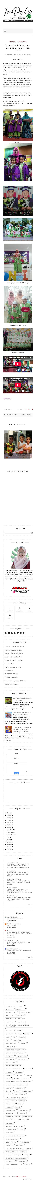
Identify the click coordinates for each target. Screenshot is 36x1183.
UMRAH (27, 1155)
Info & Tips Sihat (22, 1059)
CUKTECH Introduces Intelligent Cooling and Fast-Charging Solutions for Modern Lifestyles (18, 882)
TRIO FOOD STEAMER (11, 674)
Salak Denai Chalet (11, 1129)
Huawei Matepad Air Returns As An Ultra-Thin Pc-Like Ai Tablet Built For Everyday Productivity (19, 899)
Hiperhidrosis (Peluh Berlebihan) (15, 1053)
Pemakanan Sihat (10, 1110)
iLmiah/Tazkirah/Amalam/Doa (14, 1164)
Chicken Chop (21, 1022)
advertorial (22, 1161)
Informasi (8, 1072)
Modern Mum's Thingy (14, 879)
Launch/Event (20, 1088)
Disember (9, 830)
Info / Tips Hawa (10, 1062)
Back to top (27, 1179)
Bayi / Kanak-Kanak (11, 1012)
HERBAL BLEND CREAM (11, 1043)
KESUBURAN (16, 1078)
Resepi (7, 1120)
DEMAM (19, 1030)
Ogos (8, 837)
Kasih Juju (10, 931)
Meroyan (8, 1094)
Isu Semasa (19, 1072)
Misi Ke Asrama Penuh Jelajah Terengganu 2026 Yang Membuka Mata (19, 943)
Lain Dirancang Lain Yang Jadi (15, 918)
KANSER (8, 1078)
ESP (14, 1037)
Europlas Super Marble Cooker (14, 647)
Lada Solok (9, 1088)
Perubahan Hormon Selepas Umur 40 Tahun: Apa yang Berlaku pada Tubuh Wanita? (17, 874)
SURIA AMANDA (12, 917)
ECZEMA (8, 1037)
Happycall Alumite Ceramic (13, 650)
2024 (8, 813)
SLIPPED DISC (9, 1123)
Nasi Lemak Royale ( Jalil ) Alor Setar (16, 1097)
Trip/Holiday (17, 1155)
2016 (8, 842)
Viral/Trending (10, 1161)
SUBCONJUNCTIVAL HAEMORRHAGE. (15, 1126)
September (10, 835)
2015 (8, 844)
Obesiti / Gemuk (10, 1104)
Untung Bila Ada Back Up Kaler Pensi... (15, 455)
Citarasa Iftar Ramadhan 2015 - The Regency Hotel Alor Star (18, 1025)
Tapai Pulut (9, 1145)
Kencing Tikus (27, 1081)
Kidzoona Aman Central (20, 1085)
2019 (8, 822)
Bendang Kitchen (25, 1012)
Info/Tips (28, 1069)
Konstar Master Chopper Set (13, 660)
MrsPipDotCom (11, 871)
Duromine (28, 1034)
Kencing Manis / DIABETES (12, 1081)
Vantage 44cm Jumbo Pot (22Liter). (15, 681)
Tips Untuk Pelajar (11, 1152)
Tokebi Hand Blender (11, 677)
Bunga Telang (10, 1015)
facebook (9, 611)
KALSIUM (29, 1075)
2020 (8, 820)
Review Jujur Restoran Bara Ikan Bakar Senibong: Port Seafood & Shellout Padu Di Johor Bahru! (19, 933)
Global (8, 1040)
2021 (8, 818)
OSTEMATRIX (22, 1101)
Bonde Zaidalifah (12, 863)
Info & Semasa (10, 1059)
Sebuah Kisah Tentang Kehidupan (15, 1136)
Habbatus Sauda (10, 1046)
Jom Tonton (19, 1075)
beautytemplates (21, 1176)
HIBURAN (23, 1043)
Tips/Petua (23, 1152)
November (10, 832)
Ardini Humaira (12, 888)
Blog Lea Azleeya (12, 896)
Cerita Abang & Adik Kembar (18, 41)
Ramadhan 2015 (27, 1116)
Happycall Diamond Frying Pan (14, 653)
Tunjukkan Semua (30, 904)
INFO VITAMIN (9, 1056)
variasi (28, 1164)
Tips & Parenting (10, 1148)
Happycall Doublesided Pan (13, 657)
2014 (8, 847)
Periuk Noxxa (9, 670)
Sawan (22, 1129)
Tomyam (8, 1155)
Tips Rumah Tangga (25, 1148)
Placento (22, 1113)
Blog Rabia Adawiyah (14, 924)
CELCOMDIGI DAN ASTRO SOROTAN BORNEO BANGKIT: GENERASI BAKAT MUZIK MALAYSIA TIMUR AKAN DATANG (18, 865)
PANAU (20, 1104)
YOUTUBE (9, 618)
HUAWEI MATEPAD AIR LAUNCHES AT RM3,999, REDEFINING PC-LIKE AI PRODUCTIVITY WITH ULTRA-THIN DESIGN (19, 890)
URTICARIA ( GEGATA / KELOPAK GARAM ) (16, 1158)
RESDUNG (17, 1116)
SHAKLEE (24, 1120)
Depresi (20, 1034)
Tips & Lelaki (19, 1145)
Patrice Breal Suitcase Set (13, 667)
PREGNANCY (9, 1107)
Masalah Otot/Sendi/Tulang (23, 1091)
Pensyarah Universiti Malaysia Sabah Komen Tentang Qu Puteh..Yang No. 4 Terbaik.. (22, 729)
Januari (9, 839)
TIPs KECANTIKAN (24, 1142)
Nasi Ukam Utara (10, 1101)
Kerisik (8, 1085)
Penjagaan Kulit (24, 1110)
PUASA (18, 1107)
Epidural (22, 1037)
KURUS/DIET (26, 1078)
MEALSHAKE (9, 1091)
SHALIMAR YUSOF (12, 949)
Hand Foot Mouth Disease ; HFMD (15, 1050)
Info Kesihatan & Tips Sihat (13, 1065)
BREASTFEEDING (20, 1009)
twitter (29, 611)
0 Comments (7, 409)
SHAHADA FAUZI (12, 941)
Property (8, 1116)
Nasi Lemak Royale (20, 1094)
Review (16, 1120)
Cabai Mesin (21, 1015)
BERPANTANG (9, 1009)
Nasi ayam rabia (11, 925)
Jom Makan (9, 1075)
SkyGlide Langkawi (11, 1142)
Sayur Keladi (9, 1132)
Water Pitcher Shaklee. (12, 684)
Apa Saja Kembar (10, 1006)
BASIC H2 (21, 1006)
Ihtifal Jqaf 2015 (21, 1056)
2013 (8, 849)
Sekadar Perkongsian (12, 1139)
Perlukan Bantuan (11, 1113)
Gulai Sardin (17, 1040)
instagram (19, 611)
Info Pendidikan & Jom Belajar (14, 1069)
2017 (8, 827)
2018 (8, 825)
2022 (8, 815)
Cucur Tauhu (9, 1030)
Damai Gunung (10, 1034)
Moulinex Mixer (9, 664)
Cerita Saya (9, 1022)
